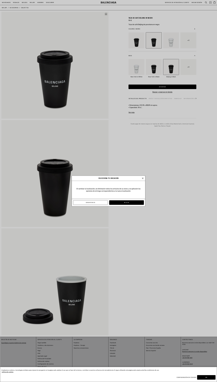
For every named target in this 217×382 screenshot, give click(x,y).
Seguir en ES (90, 202)
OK (206, 377)
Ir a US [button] (126, 202)
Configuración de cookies (186, 377)
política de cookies (7, 372)
